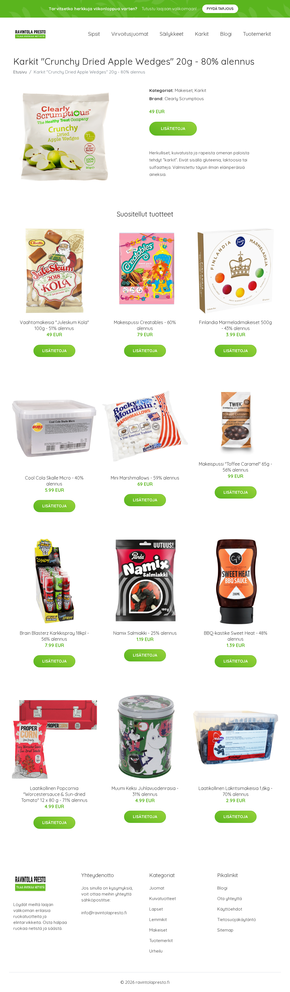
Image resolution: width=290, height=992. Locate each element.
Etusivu (20, 72)
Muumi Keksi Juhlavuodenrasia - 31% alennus (145, 791)
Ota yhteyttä (229, 898)
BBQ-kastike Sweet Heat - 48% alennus (235, 636)
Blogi (226, 34)
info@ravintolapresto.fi (104, 912)
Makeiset (184, 90)
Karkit (202, 34)
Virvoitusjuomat (129, 34)
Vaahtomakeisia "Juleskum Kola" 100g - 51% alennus (54, 325)
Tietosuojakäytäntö (236, 919)
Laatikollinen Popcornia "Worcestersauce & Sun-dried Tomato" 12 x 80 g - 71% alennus (54, 794)
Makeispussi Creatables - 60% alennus (145, 325)
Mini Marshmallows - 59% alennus (145, 478)
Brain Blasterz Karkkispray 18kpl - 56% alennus (54, 636)
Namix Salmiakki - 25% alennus (145, 633)
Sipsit (94, 34)
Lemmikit (158, 919)
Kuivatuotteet (162, 898)
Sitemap (225, 930)
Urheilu (156, 951)
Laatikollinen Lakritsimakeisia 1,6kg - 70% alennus (235, 791)
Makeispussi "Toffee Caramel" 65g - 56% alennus (235, 467)
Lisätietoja (173, 128)
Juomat (156, 888)
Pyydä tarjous (220, 9)
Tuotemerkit (257, 34)
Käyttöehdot (229, 909)
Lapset (156, 909)
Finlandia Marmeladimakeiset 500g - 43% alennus (235, 325)
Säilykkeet (172, 34)
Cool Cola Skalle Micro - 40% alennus (54, 481)
